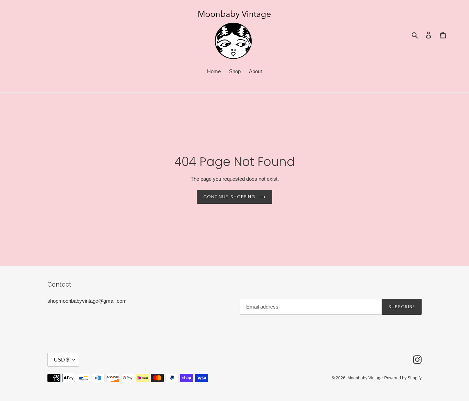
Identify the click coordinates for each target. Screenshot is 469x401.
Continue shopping (229, 196)
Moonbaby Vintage (365, 378)
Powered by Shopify (403, 378)
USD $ (61, 360)
